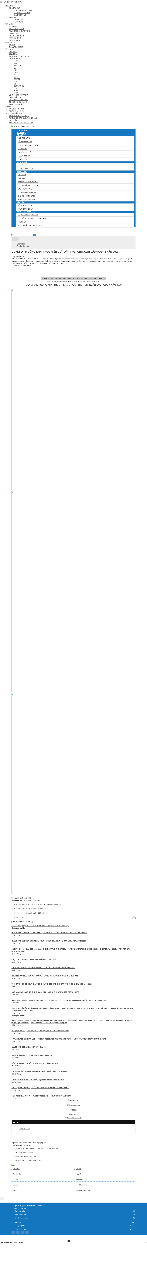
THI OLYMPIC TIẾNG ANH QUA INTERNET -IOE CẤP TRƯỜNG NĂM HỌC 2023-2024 (43, 968)
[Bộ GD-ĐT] (73, 1114)
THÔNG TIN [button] (22, 135)
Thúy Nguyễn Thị (17, 256)
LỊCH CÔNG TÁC (15, 26)
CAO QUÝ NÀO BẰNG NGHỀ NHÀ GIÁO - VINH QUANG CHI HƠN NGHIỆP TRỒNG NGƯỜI (45, 992)
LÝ (15, 67)
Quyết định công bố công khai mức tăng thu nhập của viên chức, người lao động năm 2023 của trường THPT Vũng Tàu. (58, 1000)
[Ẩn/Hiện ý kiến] (134, 918)
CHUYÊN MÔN (14, 58)
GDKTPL (17, 79)
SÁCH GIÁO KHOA (16, 97)
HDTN (16, 90)
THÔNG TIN (9, 24)
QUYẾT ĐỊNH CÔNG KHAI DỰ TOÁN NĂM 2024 (29, 1047)
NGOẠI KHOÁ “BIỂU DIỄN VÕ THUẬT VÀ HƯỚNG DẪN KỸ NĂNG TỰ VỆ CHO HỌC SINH (44, 976)
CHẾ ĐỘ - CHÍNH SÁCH (18, 102)
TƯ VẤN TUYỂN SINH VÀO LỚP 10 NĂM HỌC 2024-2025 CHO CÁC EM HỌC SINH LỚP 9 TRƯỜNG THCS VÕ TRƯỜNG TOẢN (58, 1039)
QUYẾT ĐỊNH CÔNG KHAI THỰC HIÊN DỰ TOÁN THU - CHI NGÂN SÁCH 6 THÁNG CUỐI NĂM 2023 (49, 933)
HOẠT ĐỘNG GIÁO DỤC (18, 104)
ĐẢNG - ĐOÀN (10, 42)
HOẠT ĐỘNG (18, 22)
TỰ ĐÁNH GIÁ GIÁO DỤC (18, 99)
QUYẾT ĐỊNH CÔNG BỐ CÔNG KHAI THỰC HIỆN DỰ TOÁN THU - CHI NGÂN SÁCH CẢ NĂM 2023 (48, 941)
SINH (16, 72)
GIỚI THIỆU (9, 6)
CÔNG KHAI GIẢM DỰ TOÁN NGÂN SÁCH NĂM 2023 (31, 1055)
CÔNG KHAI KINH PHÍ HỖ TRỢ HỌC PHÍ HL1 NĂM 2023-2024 (34, 1063)
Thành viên (17, 1174)
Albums (15, 1185)
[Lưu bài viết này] (17, 274)
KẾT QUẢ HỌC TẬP (16, 29)
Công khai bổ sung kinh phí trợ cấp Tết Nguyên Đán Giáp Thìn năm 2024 (40, 1031)
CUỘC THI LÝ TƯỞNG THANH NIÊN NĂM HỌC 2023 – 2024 (33, 959)
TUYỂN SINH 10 (15, 38)
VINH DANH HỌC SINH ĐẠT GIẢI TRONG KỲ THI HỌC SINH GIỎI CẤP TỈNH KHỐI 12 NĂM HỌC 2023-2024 (51, 984)
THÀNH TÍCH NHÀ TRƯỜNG (19, 31)
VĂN (15, 63)
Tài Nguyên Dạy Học (83, 1190)
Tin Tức (78, 1168)
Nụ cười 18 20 (24, 1129)
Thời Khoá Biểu (81, 1185)
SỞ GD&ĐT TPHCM (16, 109)
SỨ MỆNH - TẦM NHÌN (22, 12)
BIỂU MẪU (13, 54)
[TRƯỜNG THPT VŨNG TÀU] (11, 2)
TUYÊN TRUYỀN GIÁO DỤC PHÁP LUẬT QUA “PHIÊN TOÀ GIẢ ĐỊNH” (37, 1079)
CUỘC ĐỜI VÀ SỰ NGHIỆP (19, 116)
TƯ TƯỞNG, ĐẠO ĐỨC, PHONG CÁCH (23, 118)
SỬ (15, 74)
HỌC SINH (13, 17)
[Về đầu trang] (2, 1198)
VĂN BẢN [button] (21, 202)
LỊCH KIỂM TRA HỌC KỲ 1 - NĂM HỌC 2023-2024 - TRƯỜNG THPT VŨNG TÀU (41, 1096)
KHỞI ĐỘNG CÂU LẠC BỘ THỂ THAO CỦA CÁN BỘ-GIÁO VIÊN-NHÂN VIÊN (40, 1088)
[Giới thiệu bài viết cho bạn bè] (17, 269)
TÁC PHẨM (13, 120)
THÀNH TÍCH (19, 19)
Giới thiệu (16, 1168)
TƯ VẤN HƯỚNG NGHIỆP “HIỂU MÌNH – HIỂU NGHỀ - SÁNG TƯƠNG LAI (39, 1071)
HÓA (15, 70)
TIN (15, 83)
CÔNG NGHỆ (19, 86)
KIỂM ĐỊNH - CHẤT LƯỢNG (19, 56)
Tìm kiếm (16, 1179)
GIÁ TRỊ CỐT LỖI (20, 15)
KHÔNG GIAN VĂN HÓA (13, 113)
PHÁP (16, 88)
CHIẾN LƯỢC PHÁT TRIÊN (19, 95)
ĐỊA (15, 77)
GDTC (16, 81)
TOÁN (16, 61)
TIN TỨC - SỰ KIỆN (16, 35)
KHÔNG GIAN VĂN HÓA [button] (26, 212)
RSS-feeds (79, 1179)
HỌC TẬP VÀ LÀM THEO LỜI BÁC (21, 122)
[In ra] (17, 272)
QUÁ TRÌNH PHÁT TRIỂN (23, 10)
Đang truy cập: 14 (19, 1208)
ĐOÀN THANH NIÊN (16, 47)
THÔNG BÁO (14, 33)
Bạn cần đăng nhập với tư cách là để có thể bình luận (40, 926)
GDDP (16, 93)
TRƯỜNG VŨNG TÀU (17, 111)
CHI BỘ (12, 45)
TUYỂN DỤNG (14, 40)
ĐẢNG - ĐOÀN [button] (23, 162)
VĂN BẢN (8, 106)
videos (15, 1190)
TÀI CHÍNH (13, 51)
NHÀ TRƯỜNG (14, 8)
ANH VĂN (17, 65)
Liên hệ (78, 1174)
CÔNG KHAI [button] (22, 171)
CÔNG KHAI (9, 49)
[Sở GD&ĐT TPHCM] (73, 1118)
